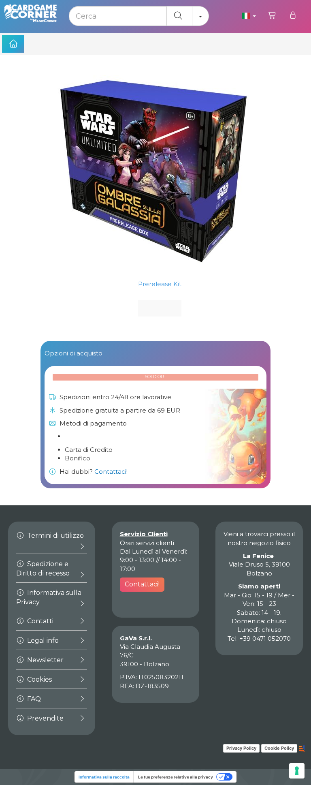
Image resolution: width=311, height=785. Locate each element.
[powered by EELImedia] (302, 747)
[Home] (13, 44)
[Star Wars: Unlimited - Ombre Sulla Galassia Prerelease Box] (155, 170)
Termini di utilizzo (55, 535)
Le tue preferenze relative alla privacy (175, 776)
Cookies (39, 679)
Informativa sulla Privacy (48, 597)
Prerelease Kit (159, 284)
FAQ (33, 699)
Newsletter (45, 660)
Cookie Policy (279, 748)
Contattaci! (111, 471)
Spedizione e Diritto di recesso (43, 568)
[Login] (292, 15)
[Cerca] (179, 16)
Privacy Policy (241, 748)
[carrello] (272, 15)
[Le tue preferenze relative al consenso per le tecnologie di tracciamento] (297, 771)
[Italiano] (249, 15)
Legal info (42, 640)
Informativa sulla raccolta (104, 776)
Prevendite (45, 718)
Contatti (39, 621)
